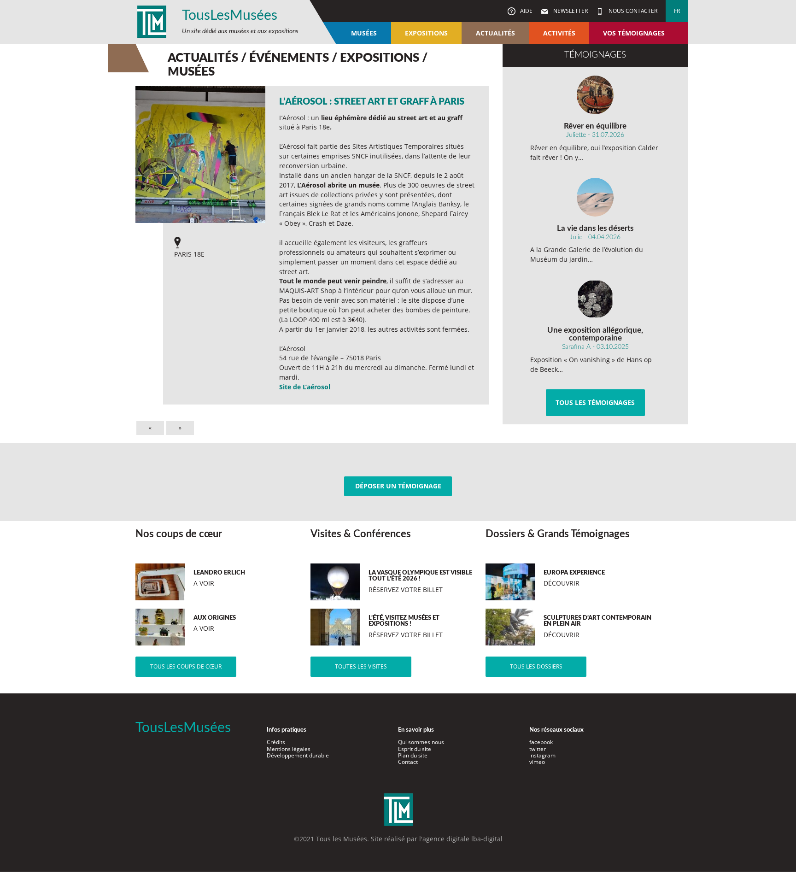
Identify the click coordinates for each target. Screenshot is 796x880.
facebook (541, 742)
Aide (526, 11)
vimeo (537, 762)
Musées (364, 33)
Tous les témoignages (595, 402)
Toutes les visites (361, 666)
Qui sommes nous (421, 742)
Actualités (495, 33)
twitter (537, 749)
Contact (408, 762)
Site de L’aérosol (304, 386)
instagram (542, 755)
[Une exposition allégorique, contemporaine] (595, 299)
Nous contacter (632, 11)
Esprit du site (414, 749)
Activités (559, 33)
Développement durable (298, 755)
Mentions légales (288, 749)
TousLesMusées (229, 16)
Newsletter (570, 11)
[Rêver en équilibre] (595, 95)
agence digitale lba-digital (462, 838)
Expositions (426, 33)
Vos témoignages (634, 33)
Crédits (276, 742)
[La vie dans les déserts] (595, 197)
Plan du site (412, 755)
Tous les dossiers (536, 666)
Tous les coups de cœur (186, 666)
